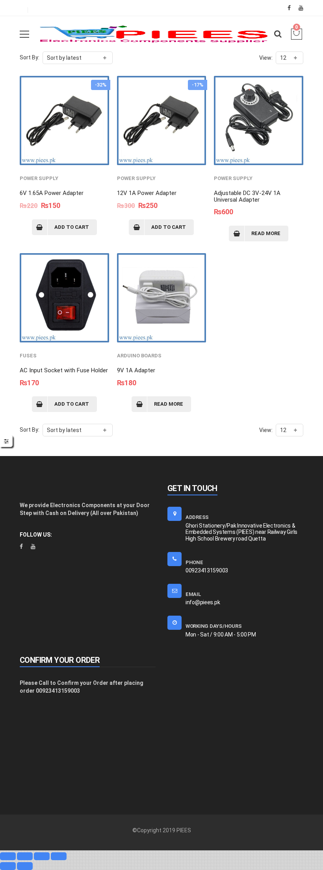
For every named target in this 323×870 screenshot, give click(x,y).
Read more (265, 233)
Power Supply (39, 178)
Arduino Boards (139, 356)
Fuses (28, 356)
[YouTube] (301, 8)
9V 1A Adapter (136, 370)
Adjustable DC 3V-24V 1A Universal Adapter (247, 196)
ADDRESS (197, 517)
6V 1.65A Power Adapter (52, 193)
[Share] (25, 856)
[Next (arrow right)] (25, 866)
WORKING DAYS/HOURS (213, 626)
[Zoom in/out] (59, 856)
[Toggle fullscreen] (42, 856)
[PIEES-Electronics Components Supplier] (153, 34)
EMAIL (193, 594)
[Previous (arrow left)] (8, 866)
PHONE (194, 562)
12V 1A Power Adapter (146, 193)
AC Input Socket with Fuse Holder (64, 370)
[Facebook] (289, 8)
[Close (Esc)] (8, 856)
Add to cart (71, 227)
